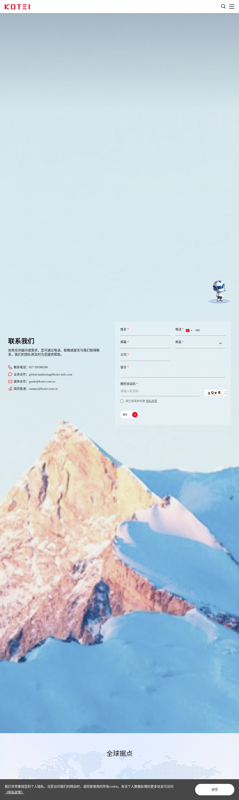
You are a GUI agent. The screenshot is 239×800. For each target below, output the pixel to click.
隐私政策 (151, 401)
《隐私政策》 (14, 792)
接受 (214, 789)
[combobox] (189, 330)
